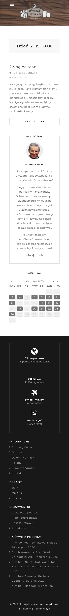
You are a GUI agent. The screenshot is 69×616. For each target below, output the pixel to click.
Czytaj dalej (34, 121)
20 (34, 308)
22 (49, 308)
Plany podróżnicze (25, 517)
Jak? (15, 487)
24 (12, 314)
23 (56, 308)
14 (42, 302)
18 (19, 308)
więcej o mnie (34, 255)
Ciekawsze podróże (25, 512)
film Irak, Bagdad (24, 585)
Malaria (17, 492)
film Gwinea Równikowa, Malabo (34, 542)
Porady (16, 462)
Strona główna (22, 447)
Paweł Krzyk (34, 164)
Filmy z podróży (23, 468)
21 (42, 308)
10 (12, 302)
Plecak (16, 498)
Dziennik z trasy (23, 457)
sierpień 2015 (34, 281)
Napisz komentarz (25, 73)
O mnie (17, 452)
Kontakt (17, 473)
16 (56, 302)
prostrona (19, 77)
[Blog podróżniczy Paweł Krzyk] (34, 18)
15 (49, 302)
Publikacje (19, 528)
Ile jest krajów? (22, 522)
